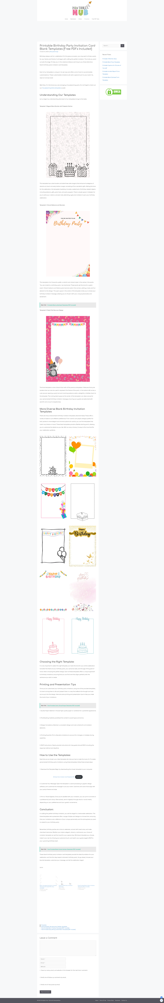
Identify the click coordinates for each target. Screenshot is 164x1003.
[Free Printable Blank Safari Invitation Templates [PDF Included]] (87, 880)
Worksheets (73, 19)
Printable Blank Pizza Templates (111, 62)
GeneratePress (56, 1000)
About (96, 1000)
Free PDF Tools (95, 19)
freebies (59, 926)
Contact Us (124, 1000)
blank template (45, 926)
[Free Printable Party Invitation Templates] (67, 880)
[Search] (122, 45)
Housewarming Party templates (51, 88)
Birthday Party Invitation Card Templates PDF (63, 776)
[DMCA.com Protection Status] (113, 95)
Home (66, 19)
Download (78, 776)
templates (64, 926)
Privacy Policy (110, 1000)
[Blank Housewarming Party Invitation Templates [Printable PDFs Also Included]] (48, 880)
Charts (80, 19)
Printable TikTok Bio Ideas (109, 58)
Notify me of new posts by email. (50, 984)
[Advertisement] (82, 31)
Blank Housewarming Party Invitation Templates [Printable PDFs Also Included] (48, 887)
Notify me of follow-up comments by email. (53, 977)
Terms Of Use (103, 1000)
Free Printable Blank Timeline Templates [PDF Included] (55, 928)
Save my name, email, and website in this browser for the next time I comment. (64, 970)
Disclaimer (117, 1000)
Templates (86, 19)
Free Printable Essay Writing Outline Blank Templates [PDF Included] (58, 929)
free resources (53, 926)
